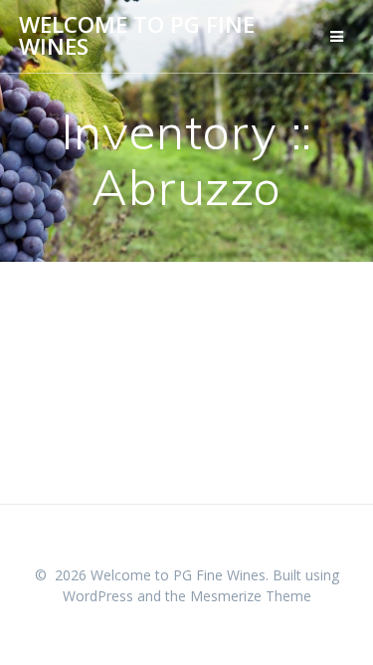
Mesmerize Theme (250, 595)
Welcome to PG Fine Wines (137, 36)
